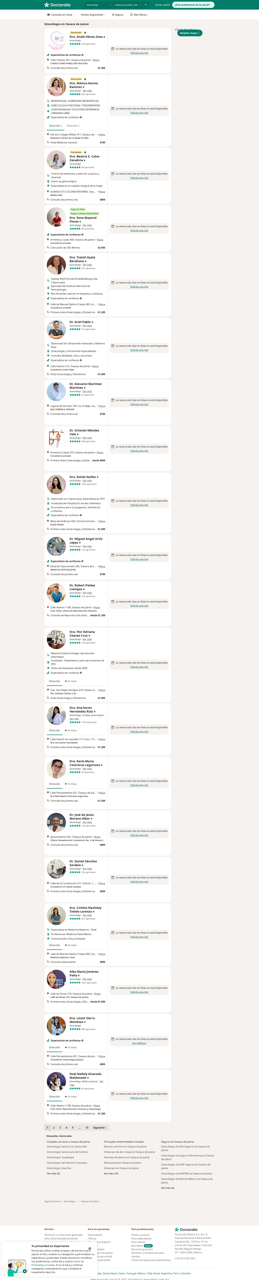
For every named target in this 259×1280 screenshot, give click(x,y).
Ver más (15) (111, 1173)
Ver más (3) (53, 1173)
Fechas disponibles (92, 14)
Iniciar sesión (162, 4)
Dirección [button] (54, 681)
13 (87, 1127)
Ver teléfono (139, 1043)
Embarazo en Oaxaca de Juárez (121, 1168)
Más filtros (140, 14)
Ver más (87, 90)
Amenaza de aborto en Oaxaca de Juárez (127, 1157)
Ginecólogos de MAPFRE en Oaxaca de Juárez (186, 1173)
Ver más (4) (167, 1188)
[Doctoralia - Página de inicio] (63, 4)
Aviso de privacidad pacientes (61, 1238)
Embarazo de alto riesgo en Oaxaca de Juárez (129, 1152)
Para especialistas (141, 1238)
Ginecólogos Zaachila (59, 1168)
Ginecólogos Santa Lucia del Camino (67, 1152)
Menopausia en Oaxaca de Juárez (122, 1162)
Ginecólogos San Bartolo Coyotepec (67, 1162)
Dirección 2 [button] (73, 125)
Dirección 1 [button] (55, 125)
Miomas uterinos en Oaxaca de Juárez (125, 1146)
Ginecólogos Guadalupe (60, 1157)
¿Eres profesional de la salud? (192, 4)
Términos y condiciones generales (63, 1235)
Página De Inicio (52, 1201)
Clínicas (92, 1238)
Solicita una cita (139, 53)
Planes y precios (140, 1235)
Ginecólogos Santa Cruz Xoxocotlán (67, 1146)
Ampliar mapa (188, 33)
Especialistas (95, 1235)
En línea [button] (72, 681)
